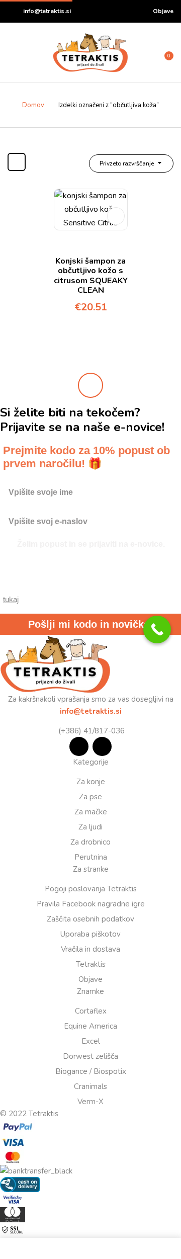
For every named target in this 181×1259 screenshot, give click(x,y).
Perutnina (90, 857)
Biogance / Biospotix (90, 1071)
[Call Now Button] (157, 629)
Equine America (90, 1026)
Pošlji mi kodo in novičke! (90, 624)
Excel (90, 1041)
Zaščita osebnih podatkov (90, 919)
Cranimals (90, 1086)
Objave (163, 11)
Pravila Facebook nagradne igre (91, 904)
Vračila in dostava (90, 949)
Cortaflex (91, 1011)
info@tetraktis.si (47, 11)
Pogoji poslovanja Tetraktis (91, 889)
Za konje (90, 782)
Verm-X (90, 1102)
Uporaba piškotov (90, 934)
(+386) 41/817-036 (90, 731)
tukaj (11, 599)
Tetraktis (91, 964)
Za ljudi (90, 827)
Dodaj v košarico (116, 216)
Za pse (90, 797)
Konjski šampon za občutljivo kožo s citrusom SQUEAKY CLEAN (91, 276)
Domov (33, 105)
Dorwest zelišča (90, 1056)
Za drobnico (90, 842)
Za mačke (90, 812)
